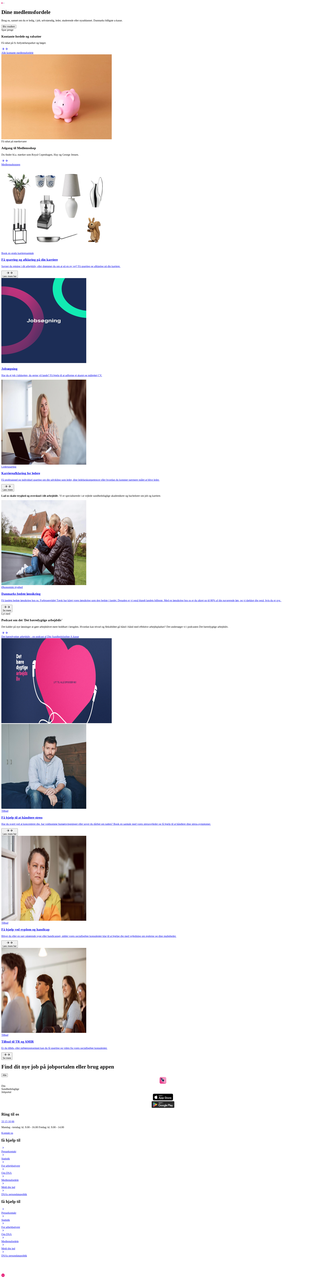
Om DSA (6, 1172)
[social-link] (163, 1259)
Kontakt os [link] (7, 1133)
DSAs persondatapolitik (14, 1194)
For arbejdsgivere (10, 1165)
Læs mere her (9, 276)
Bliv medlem (9, 26)
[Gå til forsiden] (3, 3)
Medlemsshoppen (10, 164)
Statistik (5, 1158)
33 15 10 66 (7, 1121)
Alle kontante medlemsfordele (17, 52)
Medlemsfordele (10, 1180)
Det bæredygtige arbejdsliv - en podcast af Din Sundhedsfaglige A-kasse (40, 636)
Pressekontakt (8, 1151)
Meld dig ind (8, 1187)
